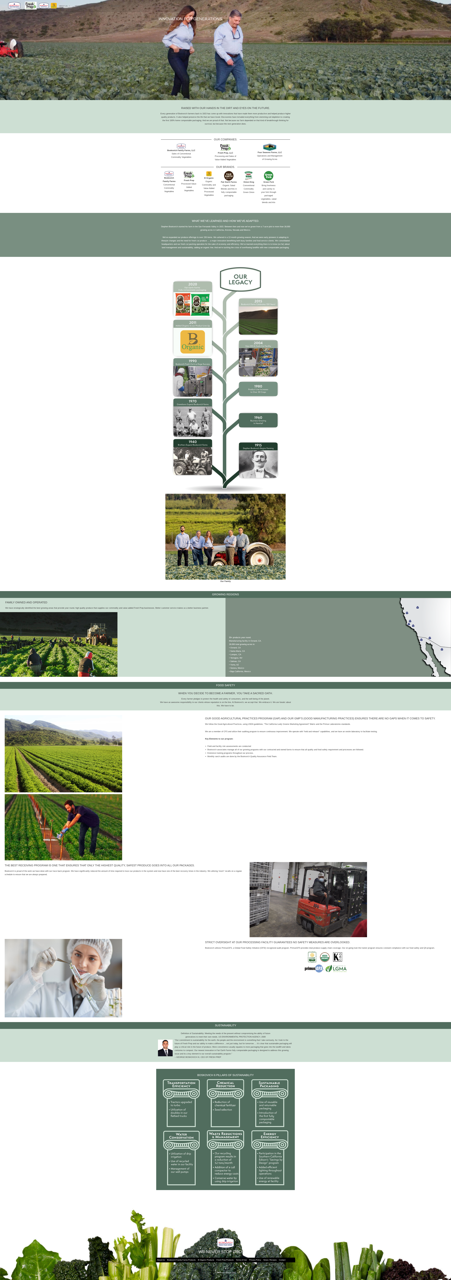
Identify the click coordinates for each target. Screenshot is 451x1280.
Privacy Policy (255, 1260)
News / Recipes (270, 1260)
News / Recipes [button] (81, 6)
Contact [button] (100, 6)
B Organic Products (206, 1260)
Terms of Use (241, 1260)
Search (116, 6)
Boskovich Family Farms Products (181, 1260)
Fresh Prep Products (225, 1260)
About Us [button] (63, 6)
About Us (161, 1260)
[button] (43, 4)
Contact (282, 1260)
